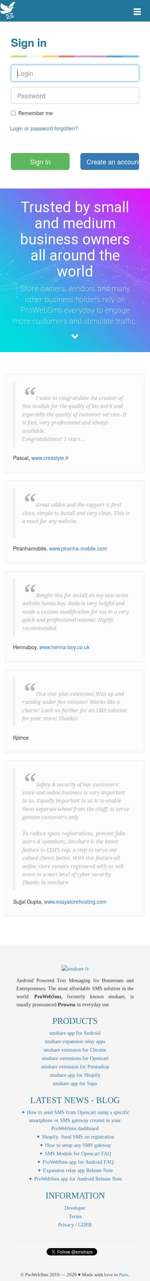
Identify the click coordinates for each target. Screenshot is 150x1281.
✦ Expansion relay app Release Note (75, 1170)
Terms (75, 1216)
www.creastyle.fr (50, 457)
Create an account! (113, 161)
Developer (75, 1208)
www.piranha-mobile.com (78, 548)
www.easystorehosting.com (75, 901)
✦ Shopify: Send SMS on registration (75, 1137)
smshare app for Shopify (75, 1075)
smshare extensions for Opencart (75, 1058)
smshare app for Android (75, 1033)
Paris (124, 1274)
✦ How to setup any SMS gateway (75, 1145)
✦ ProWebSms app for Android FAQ (75, 1162)
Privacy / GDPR (75, 1225)
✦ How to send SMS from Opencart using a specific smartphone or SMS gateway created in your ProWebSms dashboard (75, 1120)
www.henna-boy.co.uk (64, 647)
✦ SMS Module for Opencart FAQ (75, 1153)
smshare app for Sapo (75, 1083)
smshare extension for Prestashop (75, 1067)
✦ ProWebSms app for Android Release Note (75, 1179)
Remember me (35, 113)
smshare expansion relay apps (75, 1041)
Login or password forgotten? (44, 128)
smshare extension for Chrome (75, 1050)
